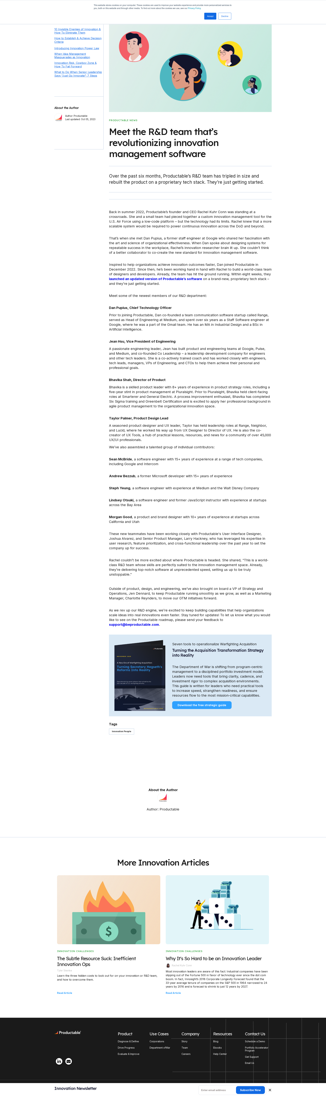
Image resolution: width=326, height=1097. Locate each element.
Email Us (249, 1063)
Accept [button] (210, 16)
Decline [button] (224, 16)
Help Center (220, 1054)
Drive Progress (126, 1047)
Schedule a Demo (255, 1041)
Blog (215, 1041)
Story (184, 1041)
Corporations (157, 1041)
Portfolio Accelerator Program (256, 1049)
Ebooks (217, 1047)
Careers (186, 1054)
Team (185, 1047)
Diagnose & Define (128, 1041)
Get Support (252, 1057)
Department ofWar (160, 1047)
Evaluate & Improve (128, 1054)
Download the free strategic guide (202, 705)
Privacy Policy (194, 8)
